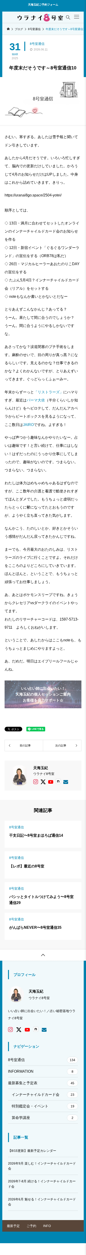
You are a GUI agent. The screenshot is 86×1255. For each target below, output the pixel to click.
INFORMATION (40, 1071)
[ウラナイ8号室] (40, 17)
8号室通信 (37, 44)
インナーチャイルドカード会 (43, 1095)
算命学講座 (42, 1118)
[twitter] (43, 781)
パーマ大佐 (36, 400)
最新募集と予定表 (41, 1083)
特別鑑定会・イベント (43, 1106)
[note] (58, 782)
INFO (47, 1226)
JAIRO (28, 425)
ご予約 (31, 1226)
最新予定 (13, 1226)
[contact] (65, 782)
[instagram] (35, 781)
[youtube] (50, 781)
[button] (76, 17)
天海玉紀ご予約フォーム (43, 4)
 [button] (43, 955)
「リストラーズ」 (48, 392)
